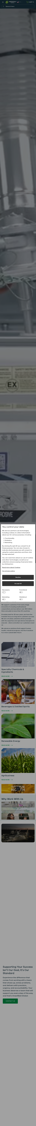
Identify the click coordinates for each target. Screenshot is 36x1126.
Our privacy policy (8, 571)
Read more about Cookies (11, 567)
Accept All (18, 584)
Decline (18, 577)
